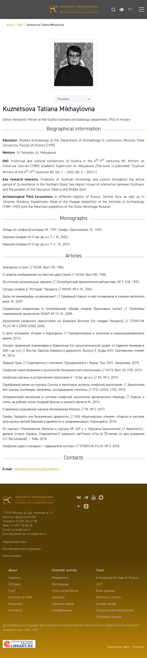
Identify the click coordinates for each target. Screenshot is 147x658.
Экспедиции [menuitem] (60, 584)
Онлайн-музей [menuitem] (106, 604)
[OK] (86, 507)
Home (10, 25)
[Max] (101, 498)
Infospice (138, 647)
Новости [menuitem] (14, 578)
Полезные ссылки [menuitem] (108, 617)
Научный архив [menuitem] (63, 604)
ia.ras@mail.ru (21, 529)
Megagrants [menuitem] (60, 578)
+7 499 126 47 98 (26, 521)
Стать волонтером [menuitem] (65, 591)
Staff (20, 25)
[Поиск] (113, 9)
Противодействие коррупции (22, 549)
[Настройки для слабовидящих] (121, 9)
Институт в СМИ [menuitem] (20, 597)
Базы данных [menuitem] (105, 591)
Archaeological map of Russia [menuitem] (117, 578)
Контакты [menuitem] (15, 610)
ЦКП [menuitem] (99, 584)
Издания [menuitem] (58, 597)
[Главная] (73, 9)
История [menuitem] (14, 584)
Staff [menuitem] (12, 591)
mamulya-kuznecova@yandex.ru (36, 469)
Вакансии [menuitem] (15, 604)
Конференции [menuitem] (62, 610)
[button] (141, 9)
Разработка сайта (118, 647)
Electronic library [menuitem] (108, 597)
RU (130, 10)
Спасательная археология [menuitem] (114, 610)
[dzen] (78, 507)
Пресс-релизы (12, 555)
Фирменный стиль (14, 542)
